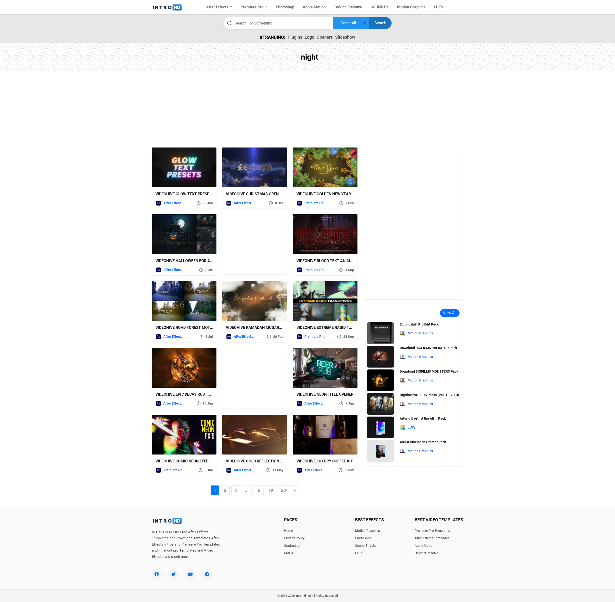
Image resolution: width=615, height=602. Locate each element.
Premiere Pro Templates (314, 203)
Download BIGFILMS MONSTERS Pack (429, 371)
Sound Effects (365, 545)
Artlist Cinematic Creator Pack (423, 442)
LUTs (359, 553)
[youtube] (190, 574)
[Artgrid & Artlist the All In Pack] (380, 427)
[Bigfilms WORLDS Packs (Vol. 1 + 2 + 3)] (380, 403)
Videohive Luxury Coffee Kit (324, 461)
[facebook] (156, 574)
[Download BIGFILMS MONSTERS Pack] (380, 380)
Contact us (292, 545)
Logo (309, 37)
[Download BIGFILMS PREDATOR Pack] (380, 356)
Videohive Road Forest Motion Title (191, 327)
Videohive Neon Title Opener (324, 394)
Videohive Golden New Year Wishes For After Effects (350, 194)
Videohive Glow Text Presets (184, 194)
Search (380, 23)
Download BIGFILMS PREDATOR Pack (428, 348)
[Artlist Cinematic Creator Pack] (380, 450)
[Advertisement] (307, 109)
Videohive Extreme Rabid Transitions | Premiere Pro (348, 327)
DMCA (288, 553)
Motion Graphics (367, 531)
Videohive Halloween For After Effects (195, 260)
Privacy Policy (294, 538)
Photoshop (363, 538)
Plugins (295, 37)
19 (270, 490)
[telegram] (207, 574)
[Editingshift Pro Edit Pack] (380, 333)
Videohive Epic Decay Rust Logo (186, 394)
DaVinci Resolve (426, 553)
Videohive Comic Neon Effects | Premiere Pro (200, 461)
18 (258, 490)
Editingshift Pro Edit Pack (419, 324)
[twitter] (173, 574)
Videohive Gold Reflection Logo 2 (259, 461)
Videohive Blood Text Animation (328, 260)
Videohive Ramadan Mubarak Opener (263, 327)
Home (288, 531)
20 (283, 490)
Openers (325, 37)
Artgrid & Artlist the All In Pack (423, 418)
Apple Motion (424, 545)
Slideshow (345, 37)
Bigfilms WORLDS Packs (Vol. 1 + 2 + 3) (429, 395)
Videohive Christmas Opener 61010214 (263, 194)
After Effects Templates (173, 203)
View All (449, 313)
